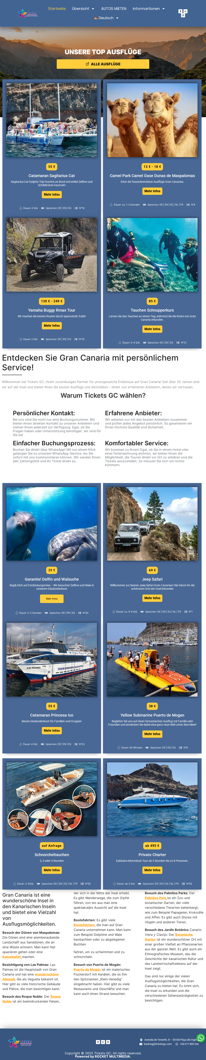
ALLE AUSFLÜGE (106, 64)
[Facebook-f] (180, 11)
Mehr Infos (52, 194)
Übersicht (80, 8)
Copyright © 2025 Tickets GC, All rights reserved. (103, 1054)
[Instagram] (183, 15)
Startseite (57, 8)
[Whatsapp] (185, 11)
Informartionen (146, 8)
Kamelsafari (11, 957)
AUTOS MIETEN (113, 8)
